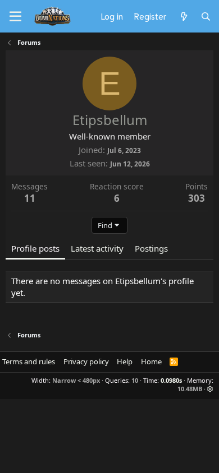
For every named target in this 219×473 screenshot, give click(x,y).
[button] (210, 388)
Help (125, 361)
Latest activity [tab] (97, 248)
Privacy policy (86, 361)
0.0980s (171, 380)
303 (196, 198)
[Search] (206, 16)
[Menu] (15, 17)
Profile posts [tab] (35, 248)
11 (29, 198)
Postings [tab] (151, 248)
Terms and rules (28, 361)
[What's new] (183, 16)
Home (151, 361)
